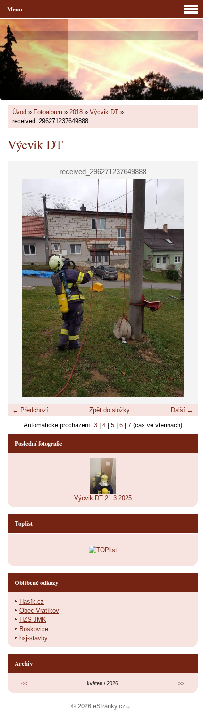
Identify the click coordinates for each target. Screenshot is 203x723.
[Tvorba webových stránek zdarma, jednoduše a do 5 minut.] (129, 707)
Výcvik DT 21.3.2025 (103, 498)
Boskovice (33, 629)
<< (24, 683)
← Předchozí (30, 410)
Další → (182, 410)
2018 (76, 111)
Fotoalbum (48, 111)
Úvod (19, 111)
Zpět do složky (109, 410)
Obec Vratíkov (39, 610)
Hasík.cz (31, 601)
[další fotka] (182, 288)
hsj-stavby (33, 638)
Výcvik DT (104, 111)
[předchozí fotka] (23, 288)
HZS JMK (32, 619)
